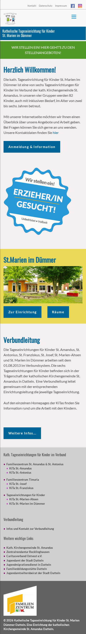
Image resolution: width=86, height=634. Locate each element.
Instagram (80, 6)
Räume (58, 312)
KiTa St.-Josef (18, 484)
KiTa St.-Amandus (20, 468)
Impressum (61, 5)
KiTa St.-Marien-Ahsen (23, 499)
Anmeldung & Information (32, 147)
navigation (74, 16)
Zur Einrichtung (22, 312)
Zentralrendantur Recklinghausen (27, 552)
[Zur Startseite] (10, 19)
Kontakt (32, 5)
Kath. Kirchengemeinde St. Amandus (29, 547)
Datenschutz (45, 5)
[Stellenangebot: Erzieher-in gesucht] (37, 201)
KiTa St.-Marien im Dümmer (27, 503)
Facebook (73, 6)
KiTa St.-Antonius (20, 472)
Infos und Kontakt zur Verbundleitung (30, 528)
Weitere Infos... (22, 433)
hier (56, 132)
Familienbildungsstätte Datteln (26, 569)
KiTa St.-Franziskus (21, 488)
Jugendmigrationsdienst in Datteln (28, 564)
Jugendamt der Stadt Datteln (24, 560)
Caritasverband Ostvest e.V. (24, 556)
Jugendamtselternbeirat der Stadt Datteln (33, 573)
